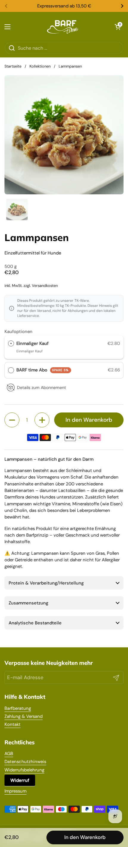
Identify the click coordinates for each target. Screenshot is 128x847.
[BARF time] (62, 27)
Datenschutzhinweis (25, 762)
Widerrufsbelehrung (24, 770)
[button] (118, 27)
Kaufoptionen (18, 332)
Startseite (12, 66)
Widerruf (19, 780)
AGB (8, 754)
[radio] (11, 343)
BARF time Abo (42, 370)
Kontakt (12, 724)
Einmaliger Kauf (32, 343)
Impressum (15, 791)
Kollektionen (40, 66)
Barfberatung (17, 708)
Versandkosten (45, 285)
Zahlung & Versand (23, 716)
